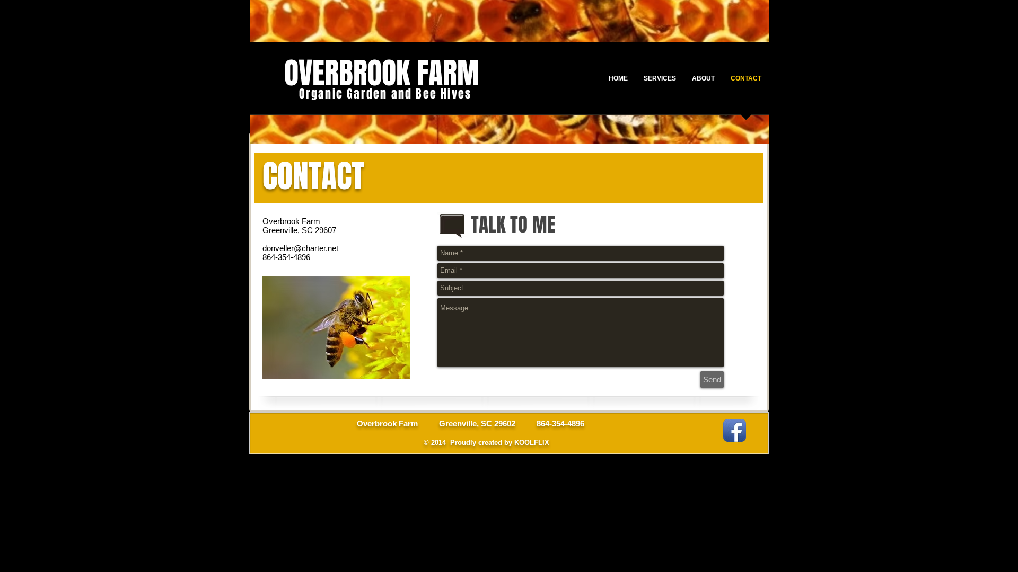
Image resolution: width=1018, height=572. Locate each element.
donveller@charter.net (300, 248)
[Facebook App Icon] (734, 430)
